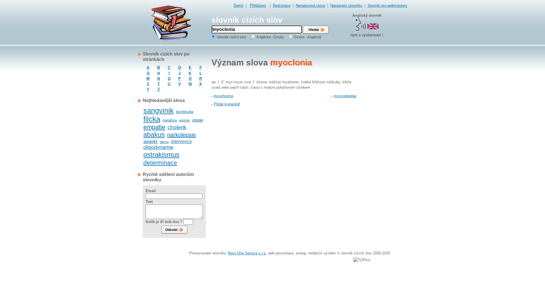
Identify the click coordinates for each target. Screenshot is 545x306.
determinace (160, 162)
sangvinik (158, 110)
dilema (164, 142)
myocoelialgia (345, 96)
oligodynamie (158, 147)
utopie (197, 120)
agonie (184, 120)
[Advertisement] (384, 136)
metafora (169, 120)
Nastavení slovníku (346, 5)
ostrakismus (161, 154)
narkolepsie (181, 135)
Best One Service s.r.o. (247, 253)
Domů (238, 5)
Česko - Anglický (307, 37)
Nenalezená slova (310, 5)
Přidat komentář (227, 104)
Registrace (281, 5)
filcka (151, 119)
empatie (154, 127)
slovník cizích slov (246, 20)
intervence (181, 141)
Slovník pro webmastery (387, 5)
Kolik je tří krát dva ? (164, 222)
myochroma (223, 96)
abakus (154, 134)
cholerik (176, 127)
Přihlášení (258, 5)
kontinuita (184, 111)
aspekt (150, 141)
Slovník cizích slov (231, 37)
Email (151, 191)
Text (149, 201)
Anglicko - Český (270, 37)
